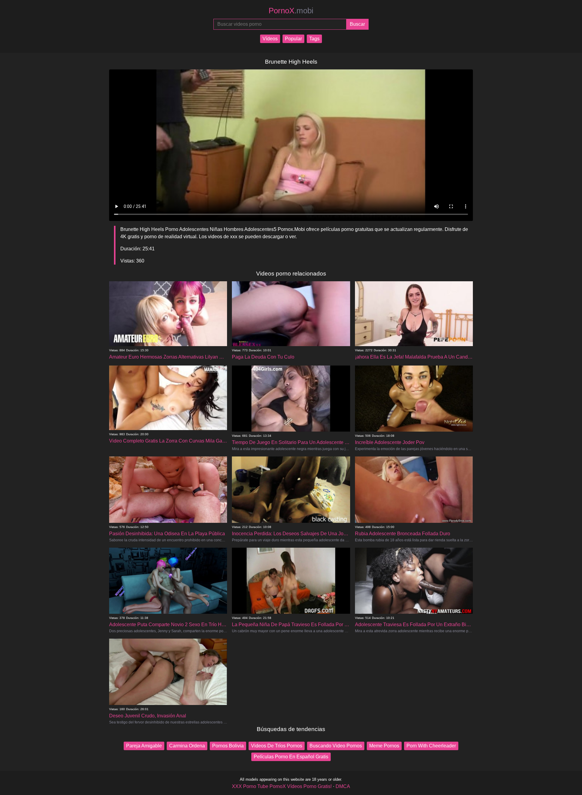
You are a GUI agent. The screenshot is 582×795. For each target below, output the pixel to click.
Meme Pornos (384, 745)
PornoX (291, 10)
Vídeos (270, 38)
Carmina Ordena (187, 745)
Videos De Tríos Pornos (276, 745)
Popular (293, 38)
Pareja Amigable (144, 745)
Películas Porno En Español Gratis (291, 756)
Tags (314, 38)
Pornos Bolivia (228, 745)
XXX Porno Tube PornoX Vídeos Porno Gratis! (282, 786)
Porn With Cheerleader (431, 745)
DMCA (343, 786)
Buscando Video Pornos (335, 745)
